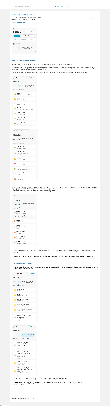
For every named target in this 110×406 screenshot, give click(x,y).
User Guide (32, 14)
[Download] (52, 188)
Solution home (16, 14)
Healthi (24, 14)
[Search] (13, 6)
